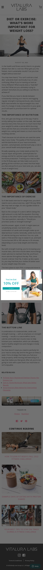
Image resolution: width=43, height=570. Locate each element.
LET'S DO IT (11, 288)
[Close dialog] (41, 271)
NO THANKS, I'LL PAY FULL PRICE (11, 291)
